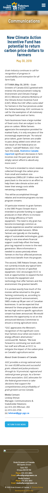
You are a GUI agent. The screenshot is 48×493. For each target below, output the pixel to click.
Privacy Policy (37, 487)
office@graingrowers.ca (27, 475)
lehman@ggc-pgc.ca (18, 413)
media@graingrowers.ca (26, 483)
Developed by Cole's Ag (24, 490)
